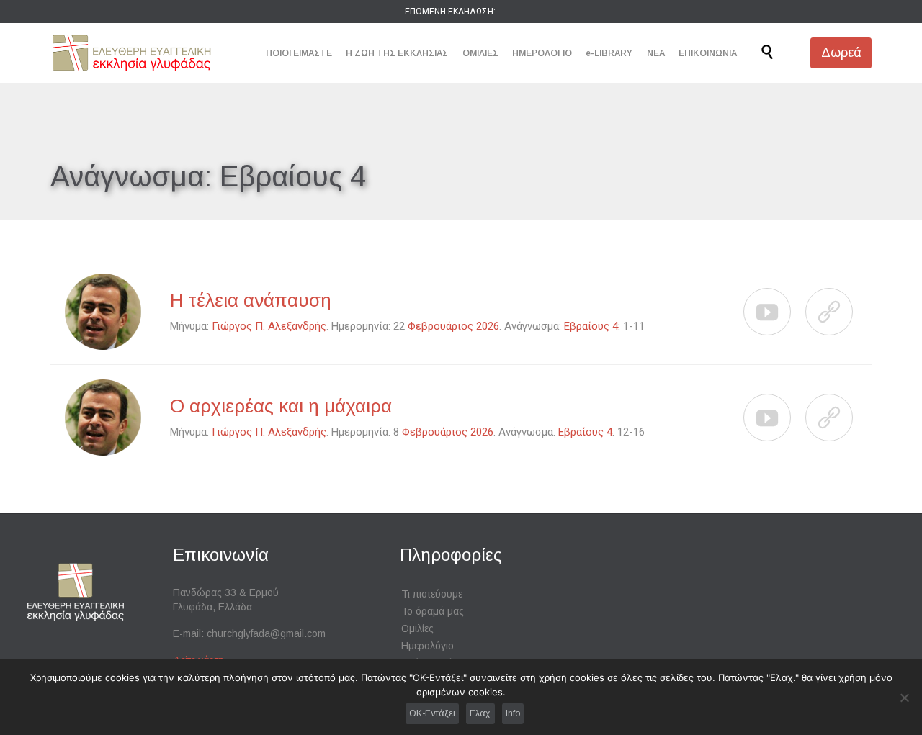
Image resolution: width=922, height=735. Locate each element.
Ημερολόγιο (427, 645)
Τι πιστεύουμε (431, 594)
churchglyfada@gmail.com (266, 633)
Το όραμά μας (432, 611)
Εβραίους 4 (591, 326)
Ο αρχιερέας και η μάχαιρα (281, 406)
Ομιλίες (417, 628)
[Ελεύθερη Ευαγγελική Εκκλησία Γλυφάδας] (131, 53)
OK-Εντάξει (432, 713)
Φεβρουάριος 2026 (453, 326)
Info (513, 713)
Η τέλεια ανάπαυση (250, 300)
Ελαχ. (481, 713)
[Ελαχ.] (904, 697)
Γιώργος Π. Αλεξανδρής (269, 326)
